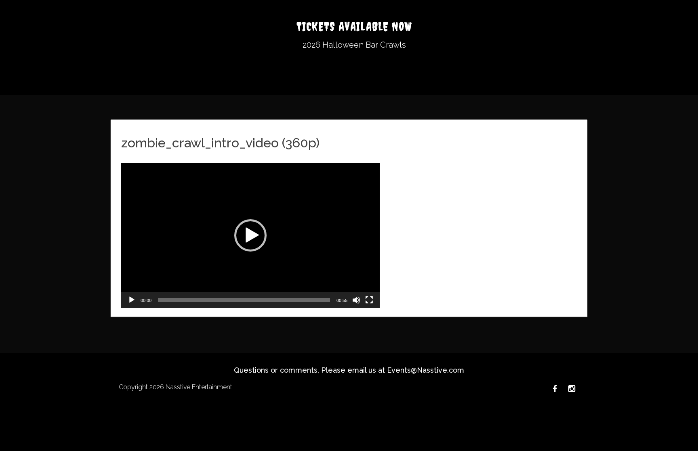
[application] (250, 235)
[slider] (244, 300)
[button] (250, 235)
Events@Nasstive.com (425, 370)
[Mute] (356, 300)
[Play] (132, 300)
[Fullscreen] (369, 300)
